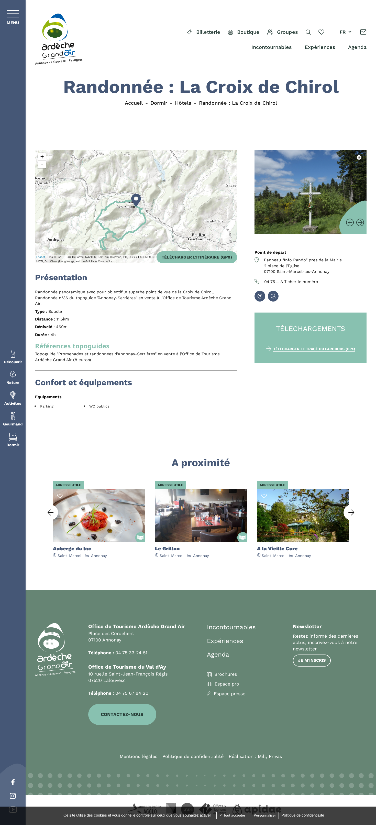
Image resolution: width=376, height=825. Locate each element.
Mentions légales (138, 756)
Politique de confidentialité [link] (302, 815)
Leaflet (40, 257)
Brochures (225, 674)
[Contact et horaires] (363, 32)
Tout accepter (233, 815)
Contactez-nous (122, 714)
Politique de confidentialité (193, 756)
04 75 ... (291, 281)
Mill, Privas (270, 756)
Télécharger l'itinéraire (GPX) (197, 257)
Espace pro (227, 684)
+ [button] (42, 157)
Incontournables (271, 47)
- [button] (42, 164)
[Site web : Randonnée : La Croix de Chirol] (273, 296)
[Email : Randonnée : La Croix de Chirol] (260, 296)
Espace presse (229, 693)
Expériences (320, 47)
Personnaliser (265, 815)
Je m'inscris (312, 660)
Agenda (357, 47)
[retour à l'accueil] (59, 39)
